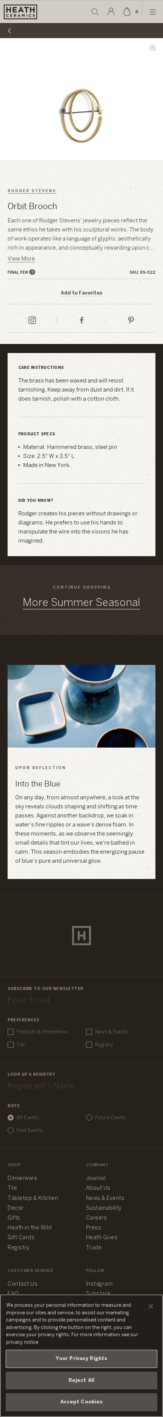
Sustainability (104, 1208)
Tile (21, 1045)
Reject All (81, 1380)
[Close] (151, 1306)
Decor (16, 1208)
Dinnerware (22, 1178)
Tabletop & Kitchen (33, 1198)
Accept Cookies (81, 1402)
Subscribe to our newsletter (45, 989)
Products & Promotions (42, 1032)
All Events (28, 1118)
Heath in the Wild (30, 1228)
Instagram (99, 1284)
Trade (94, 1248)
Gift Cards (21, 1237)
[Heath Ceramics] (81, 936)
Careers (96, 1218)
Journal (96, 1178)
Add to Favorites (81, 293)
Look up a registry (31, 1074)
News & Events (112, 1032)
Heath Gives (102, 1237)
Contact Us (23, 1284)
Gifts (14, 1218)
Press (94, 1228)
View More (21, 259)
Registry (104, 1045)
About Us (98, 1188)
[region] (81, 1355)
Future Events (110, 1118)
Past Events (29, 1131)
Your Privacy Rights (81, 1358)
